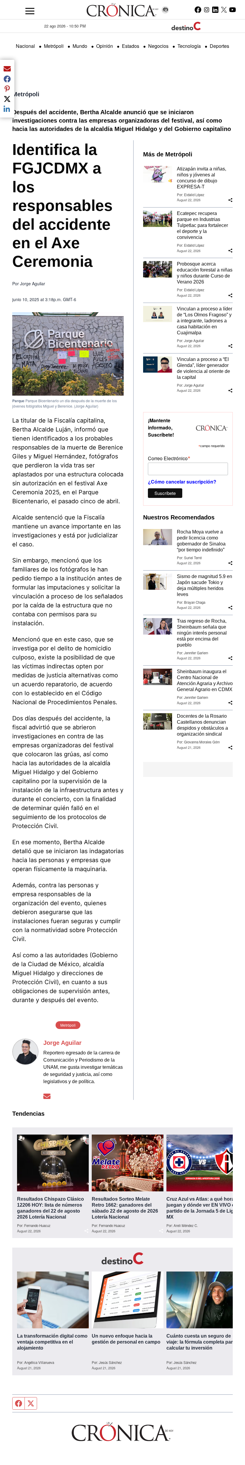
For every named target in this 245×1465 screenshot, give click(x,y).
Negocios (158, 45)
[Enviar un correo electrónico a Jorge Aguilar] (46, 1096)
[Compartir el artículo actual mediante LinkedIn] (7, 109)
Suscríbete (165, 493)
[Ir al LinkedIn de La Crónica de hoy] (215, 9)
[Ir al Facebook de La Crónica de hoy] (198, 9)
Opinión (104, 45)
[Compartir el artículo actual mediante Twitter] (7, 99)
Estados (130, 45)
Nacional (25, 45)
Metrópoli (54, 45)
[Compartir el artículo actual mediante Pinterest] (7, 89)
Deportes (219, 45)
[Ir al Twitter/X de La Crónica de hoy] (224, 9)
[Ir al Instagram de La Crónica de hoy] (206, 9)
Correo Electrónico (169, 458)
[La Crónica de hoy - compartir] (230, 200)
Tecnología (189, 45)
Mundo (80, 45)
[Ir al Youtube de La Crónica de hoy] (232, 9)
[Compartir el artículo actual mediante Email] (7, 68)
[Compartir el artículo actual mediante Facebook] (7, 79)
